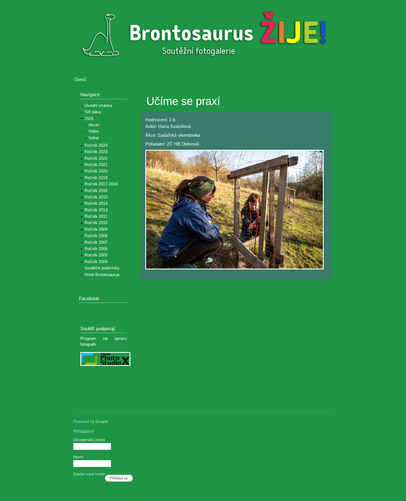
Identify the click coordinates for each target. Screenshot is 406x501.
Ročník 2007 (96, 242)
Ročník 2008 (96, 236)
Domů (80, 79)
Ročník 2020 (96, 171)
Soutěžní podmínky (102, 268)
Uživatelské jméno (90, 440)
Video (93, 131)
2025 (89, 118)
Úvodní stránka (98, 105)
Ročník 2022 (96, 158)
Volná (93, 138)
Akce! (93, 125)
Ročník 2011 (96, 216)
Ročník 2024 (96, 145)
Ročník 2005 (96, 255)
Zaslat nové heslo (89, 474)
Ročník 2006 (96, 248)
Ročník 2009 (96, 229)
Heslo (79, 457)
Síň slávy (93, 112)
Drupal (101, 421)
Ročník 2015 (96, 197)
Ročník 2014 (96, 203)
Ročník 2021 (96, 164)
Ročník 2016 (96, 190)
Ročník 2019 (96, 177)
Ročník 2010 (96, 223)
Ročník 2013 (96, 210)
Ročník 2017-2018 (101, 184)
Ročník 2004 (96, 261)
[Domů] (206, 35)
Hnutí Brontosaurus (102, 274)
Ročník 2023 (96, 151)
